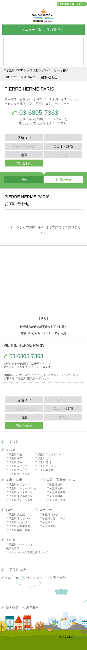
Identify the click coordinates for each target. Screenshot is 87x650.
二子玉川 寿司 (43, 462)
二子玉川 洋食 (14, 462)
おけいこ (12, 510)
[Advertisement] (43, 278)
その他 (11, 540)
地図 (24, 155)
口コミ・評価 (63, 146)
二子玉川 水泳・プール (53, 518)
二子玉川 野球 (48, 526)
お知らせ (12, 578)
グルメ (46, 70)
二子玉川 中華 (14, 458)
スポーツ (45, 510)
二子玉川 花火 (16, 570)
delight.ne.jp (80, 637)
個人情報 (12, 608)
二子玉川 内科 (55, 488)
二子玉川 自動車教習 (18, 526)
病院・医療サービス (60, 480)
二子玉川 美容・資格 (18, 530)
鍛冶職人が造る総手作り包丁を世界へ (43, 326)
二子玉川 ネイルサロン (19, 496)
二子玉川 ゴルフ (49, 514)
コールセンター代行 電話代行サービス (28, 552)
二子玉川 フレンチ (16, 470)
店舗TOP (24, 138)
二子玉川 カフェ (44, 458)
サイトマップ (36, 578)
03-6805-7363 (38, 113)
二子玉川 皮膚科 (56, 492)
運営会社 (59, 578)
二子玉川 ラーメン (45, 466)
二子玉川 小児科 (56, 500)
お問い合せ (63, 179)
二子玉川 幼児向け (16, 522)
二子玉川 (12, 442)
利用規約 (32, 608)
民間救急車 (12, 548)
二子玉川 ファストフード (49, 454)
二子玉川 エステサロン (19, 492)
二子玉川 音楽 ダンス (18, 518)
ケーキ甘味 (61, 70)
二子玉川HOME (13, 70)
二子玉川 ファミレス (18, 474)
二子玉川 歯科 (55, 484)
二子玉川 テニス (49, 522)
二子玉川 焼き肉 (44, 470)
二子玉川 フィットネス (19, 500)
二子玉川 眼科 (55, 496)
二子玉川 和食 (14, 454)
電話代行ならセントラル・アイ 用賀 (43, 333)
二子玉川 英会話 (15, 514)
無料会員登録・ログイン (73, 4)
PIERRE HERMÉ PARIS (21, 77)
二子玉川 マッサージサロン (22, 488)
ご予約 (23, 179)
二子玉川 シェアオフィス (20, 544)
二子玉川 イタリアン (18, 466)
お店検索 (32, 70)
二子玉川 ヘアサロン (18, 484)
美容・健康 (14, 480)
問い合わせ (24, 163)
